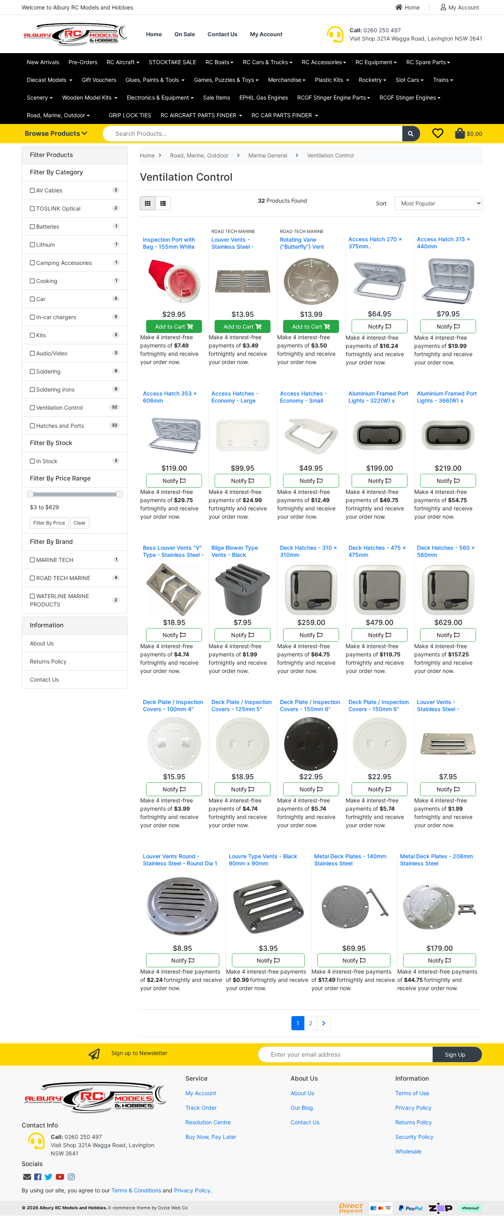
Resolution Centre (208, 1122)
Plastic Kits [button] (330, 79)
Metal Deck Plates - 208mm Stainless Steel (436, 860)
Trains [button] (440, 79)
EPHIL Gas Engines (263, 97)
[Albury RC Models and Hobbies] (75, 33)
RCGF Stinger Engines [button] (408, 97)
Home (412, 7)
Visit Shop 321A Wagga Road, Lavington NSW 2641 (416, 38)
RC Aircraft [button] (121, 62)
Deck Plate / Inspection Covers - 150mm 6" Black (310, 709)
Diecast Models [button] (47, 79)
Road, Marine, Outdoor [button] (56, 115)
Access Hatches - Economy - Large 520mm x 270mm (234, 400)
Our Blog (302, 1107)
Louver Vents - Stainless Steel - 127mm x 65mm (438, 709)
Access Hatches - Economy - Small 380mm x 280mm (303, 400)
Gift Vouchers (99, 79)
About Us (42, 643)
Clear (80, 523)
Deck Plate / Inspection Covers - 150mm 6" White (378, 709)
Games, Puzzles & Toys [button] (224, 79)
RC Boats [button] (217, 62)
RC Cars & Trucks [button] (265, 62)
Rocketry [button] (370, 79)
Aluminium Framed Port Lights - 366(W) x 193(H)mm (447, 400)
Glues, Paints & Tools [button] (153, 79)
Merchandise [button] (284, 79)
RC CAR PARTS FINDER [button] (282, 115)
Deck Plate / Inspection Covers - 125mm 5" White (241, 709)
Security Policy (414, 1136)
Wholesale (408, 1151)
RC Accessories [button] (322, 62)
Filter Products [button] (51, 155)
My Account (463, 7)
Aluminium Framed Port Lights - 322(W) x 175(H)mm (378, 400)
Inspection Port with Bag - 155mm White (169, 243)
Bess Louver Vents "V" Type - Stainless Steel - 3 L (173, 554)
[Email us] (27, 1177)
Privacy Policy (413, 1107)
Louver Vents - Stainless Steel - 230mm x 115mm (233, 246)
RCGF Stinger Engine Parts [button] (331, 97)
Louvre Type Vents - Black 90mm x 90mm (263, 860)
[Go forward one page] (324, 1023)
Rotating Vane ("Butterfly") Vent (302, 243)
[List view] (163, 203)
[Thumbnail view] (148, 203)
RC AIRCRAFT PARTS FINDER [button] (199, 115)
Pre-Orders (83, 62)
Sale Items (216, 97)
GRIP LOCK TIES (130, 115)
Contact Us (222, 34)
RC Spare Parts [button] (426, 62)
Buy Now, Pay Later (210, 1136)
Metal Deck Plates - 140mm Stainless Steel (350, 860)
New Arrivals (43, 62)
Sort (381, 203)
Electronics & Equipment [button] (158, 97)
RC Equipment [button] (374, 62)
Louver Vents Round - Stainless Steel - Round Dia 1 (180, 860)
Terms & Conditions (136, 1190)
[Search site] (411, 134)
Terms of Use (412, 1093)
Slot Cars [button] (407, 79)
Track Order (201, 1107)
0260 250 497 (375, 30)
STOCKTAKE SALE (172, 62)
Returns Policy (48, 661)
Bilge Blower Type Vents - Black (234, 551)
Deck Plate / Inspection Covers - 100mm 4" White (173, 709)
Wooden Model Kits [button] (87, 97)
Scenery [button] (37, 97)
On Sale (184, 34)
